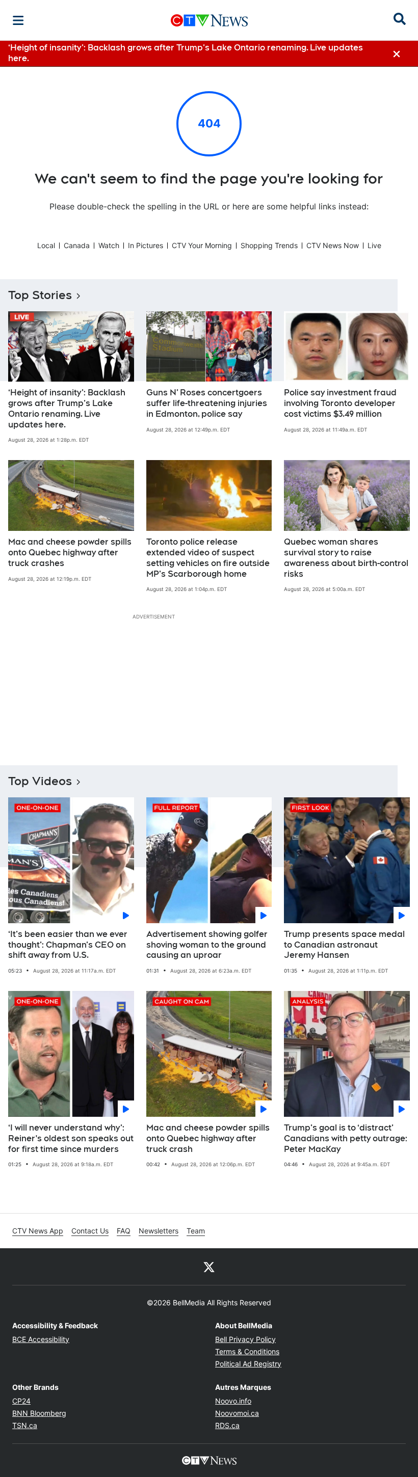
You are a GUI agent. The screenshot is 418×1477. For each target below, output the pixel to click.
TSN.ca (24, 1425)
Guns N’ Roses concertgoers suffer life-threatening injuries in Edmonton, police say (206, 403)
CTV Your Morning (202, 245)
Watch (108, 245)
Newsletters (158, 1230)
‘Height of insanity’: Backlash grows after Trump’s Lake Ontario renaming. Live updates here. (66, 408)
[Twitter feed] (209, 1266)
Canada (77, 245)
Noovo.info (233, 1401)
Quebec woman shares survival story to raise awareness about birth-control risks (346, 557)
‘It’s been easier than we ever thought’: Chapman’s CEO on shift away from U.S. (67, 944)
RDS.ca (227, 1425)
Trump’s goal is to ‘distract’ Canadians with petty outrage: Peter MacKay (345, 1138)
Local (46, 245)
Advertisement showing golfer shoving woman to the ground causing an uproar (207, 944)
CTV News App (37, 1230)
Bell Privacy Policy (245, 1339)
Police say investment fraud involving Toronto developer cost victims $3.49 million (340, 403)
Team (196, 1230)
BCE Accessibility (40, 1339)
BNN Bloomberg (39, 1413)
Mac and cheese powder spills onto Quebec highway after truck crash (208, 1138)
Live (374, 245)
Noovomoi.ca (237, 1413)
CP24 (21, 1401)
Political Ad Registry (248, 1363)
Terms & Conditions (247, 1351)
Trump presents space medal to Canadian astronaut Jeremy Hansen (344, 944)
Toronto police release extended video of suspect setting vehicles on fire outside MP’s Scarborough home (208, 557)
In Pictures (145, 245)
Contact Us (90, 1230)
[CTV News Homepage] (209, 20)
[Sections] (18, 20)
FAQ (123, 1230)
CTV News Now (332, 245)
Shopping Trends (269, 245)
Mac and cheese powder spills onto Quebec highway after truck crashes (70, 552)
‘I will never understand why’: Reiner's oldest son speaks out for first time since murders (71, 1138)
